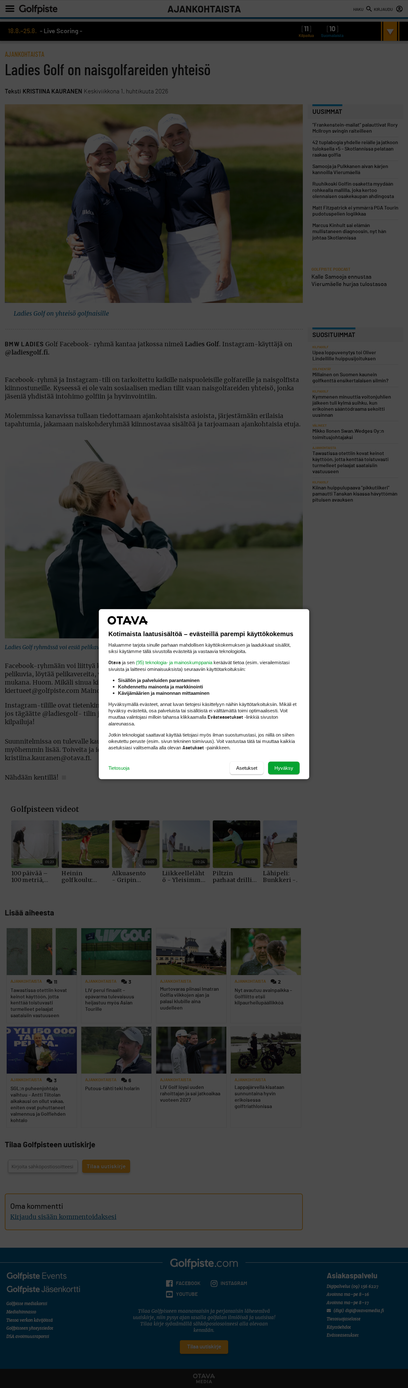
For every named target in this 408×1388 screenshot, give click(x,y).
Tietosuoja (118, 767)
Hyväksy (283, 767)
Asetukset (246, 767)
